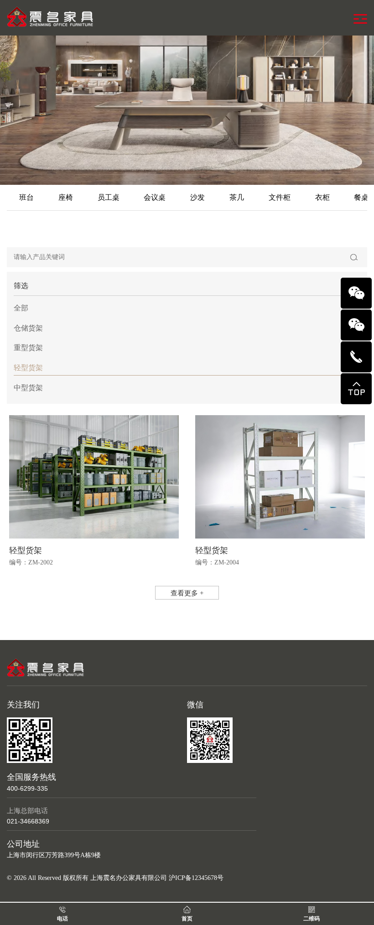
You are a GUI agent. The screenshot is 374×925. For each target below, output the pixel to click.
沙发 (197, 197)
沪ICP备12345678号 (196, 877)
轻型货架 (28, 367)
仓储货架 (28, 328)
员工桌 (108, 197)
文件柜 (280, 197)
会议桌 (155, 197)
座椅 (65, 197)
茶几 (236, 197)
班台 (26, 197)
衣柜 (322, 197)
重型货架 (28, 347)
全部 (21, 308)
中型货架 (28, 387)
